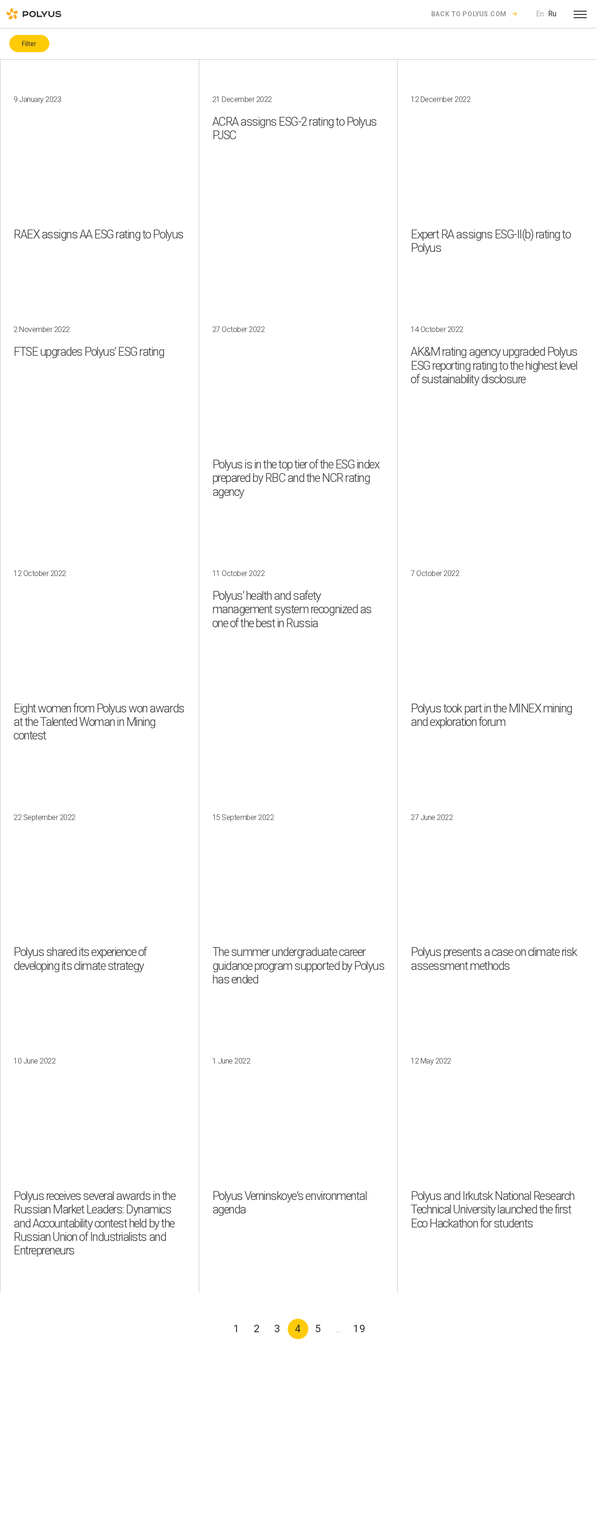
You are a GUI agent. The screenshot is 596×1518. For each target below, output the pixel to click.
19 (359, 1329)
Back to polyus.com (469, 14)
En (540, 13)
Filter (29, 43)
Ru (552, 13)
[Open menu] (580, 14)
